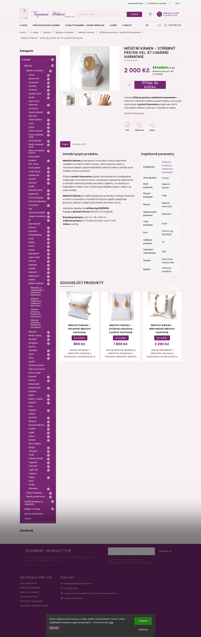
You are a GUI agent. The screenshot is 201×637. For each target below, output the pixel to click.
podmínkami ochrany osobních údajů (129, 562)
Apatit (32, 97)
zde (111, 622)
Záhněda (33, 488)
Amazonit (33, 82)
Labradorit (34, 253)
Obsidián (33, 350)
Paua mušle (34, 372)
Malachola (34, 276)
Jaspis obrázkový (37, 216)
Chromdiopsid (36, 197)
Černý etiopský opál (36, 135)
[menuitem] (25, 25)
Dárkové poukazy (33, 513)
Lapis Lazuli (34, 257)
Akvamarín (34, 78)
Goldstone (34, 175)
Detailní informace (134, 113)
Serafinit (33, 417)
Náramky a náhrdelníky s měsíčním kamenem (37, 291)
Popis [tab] (65, 144)
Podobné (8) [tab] (79, 144)
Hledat (134, 14)
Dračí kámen (35, 140)
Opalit (32, 361)
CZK (177, 3)
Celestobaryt (35, 119)
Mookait (33, 339)
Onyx (31, 358)
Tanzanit (33, 451)
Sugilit (31, 432)
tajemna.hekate (73, 598)
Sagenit (32, 410)
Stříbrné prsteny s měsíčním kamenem (36, 313)
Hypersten (34, 193)
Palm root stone (37, 369)
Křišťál (31, 242)
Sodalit (32, 428)
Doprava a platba (157, 3)
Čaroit (32, 127)
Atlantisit (33, 104)
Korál (31, 238)
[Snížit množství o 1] (126, 85)
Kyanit (32, 250)
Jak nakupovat (135, 3)
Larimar (32, 261)
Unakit (32, 484)
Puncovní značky (29, 592)
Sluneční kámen (36, 425)
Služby (27, 518)
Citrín (31, 123)
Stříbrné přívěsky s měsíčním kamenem (36, 324)
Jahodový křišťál (37, 212)
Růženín (32, 402)
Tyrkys (32, 477)
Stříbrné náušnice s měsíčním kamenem (36, 302)
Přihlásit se (165, 551)
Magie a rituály (32, 509)
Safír (31, 406)
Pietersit (33, 376)
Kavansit (33, 231)
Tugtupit (33, 462)
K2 (30, 220)
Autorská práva (29, 596)
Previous (173, 288)
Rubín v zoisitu (36, 399)
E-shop (26, 59)
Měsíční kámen (36, 283)
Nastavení (54, 628)
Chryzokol (33, 205)
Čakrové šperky (34, 492)
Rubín (31, 395)
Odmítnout (143, 629)
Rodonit (32, 391)
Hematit (33, 182)
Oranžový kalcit (36, 365)
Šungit (32, 447)
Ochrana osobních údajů (34, 605)
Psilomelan (34, 384)
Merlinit (32, 279)
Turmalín (33, 466)
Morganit (33, 343)
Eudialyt (32, 160)
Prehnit (32, 380)
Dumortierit (34, 156)
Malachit (33, 272)
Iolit (30, 209)
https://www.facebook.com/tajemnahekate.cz (90, 593)
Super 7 (32, 436)
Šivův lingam (35, 443)
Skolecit (32, 421)
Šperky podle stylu (36, 496)
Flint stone (34, 164)
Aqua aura (34, 101)
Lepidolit (33, 264)
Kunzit (31, 246)
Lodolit (32, 268)
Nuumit (32, 346)
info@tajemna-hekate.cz (78, 583)
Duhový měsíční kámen (37, 151)
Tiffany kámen (36, 458)
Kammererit (34, 223)
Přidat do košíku (150, 85)
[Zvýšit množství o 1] (132, 85)
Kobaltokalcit (35, 234)
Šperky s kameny (35, 70)
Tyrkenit (32, 473)
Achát (32, 75)
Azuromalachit (36, 112)
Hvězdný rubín (36, 190)
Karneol (32, 227)
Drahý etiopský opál (36, 145)
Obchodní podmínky (31, 601)
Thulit (31, 454)
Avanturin (33, 108)
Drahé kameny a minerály (33, 503)
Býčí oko (33, 116)
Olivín (31, 354)
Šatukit (32, 440)
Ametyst (33, 89)
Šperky (28, 65)
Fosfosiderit (34, 167)
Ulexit (31, 481)
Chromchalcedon (37, 201)
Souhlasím (143, 621)
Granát (32, 179)
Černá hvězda (36, 130)
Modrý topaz (35, 335)
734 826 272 (71, 588)
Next (177, 288)
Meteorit (33, 331)
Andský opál (35, 93)
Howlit (32, 186)
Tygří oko (33, 469)
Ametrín (33, 86)
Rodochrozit (35, 387)
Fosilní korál (34, 171)
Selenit (32, 413)
